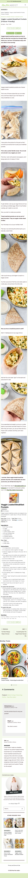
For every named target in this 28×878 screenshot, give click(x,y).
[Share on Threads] (13, 28)
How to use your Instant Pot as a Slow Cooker (19, 832)
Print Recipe (19, 33)
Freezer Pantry (19, 16)
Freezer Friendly (11, 16)
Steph (3, 24)
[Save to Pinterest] (8, 28)
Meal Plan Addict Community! (15, 490)
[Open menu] (25, 5)
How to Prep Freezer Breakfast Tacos (8, 854)
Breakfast (3, 16)
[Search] (22, 808)
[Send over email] (20, 28)
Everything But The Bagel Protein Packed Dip (20, 633)
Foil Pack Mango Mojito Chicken (6, 632)
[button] (1, 9)
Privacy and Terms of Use (14, 865)
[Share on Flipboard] (17, 28)
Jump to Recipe (11, 33)
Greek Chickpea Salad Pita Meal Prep (8, 834)
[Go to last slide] (1, 663)
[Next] (26, 663)
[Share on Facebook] (10, 28)
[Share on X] (15, 28)
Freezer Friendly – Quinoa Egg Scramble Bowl (12, 680)
